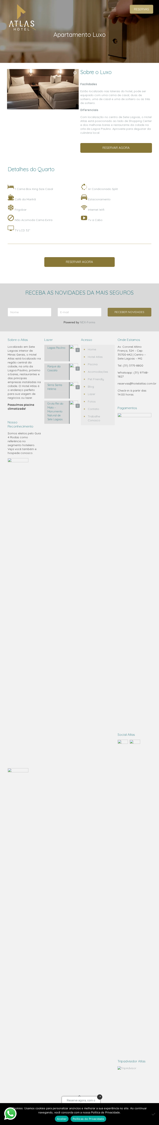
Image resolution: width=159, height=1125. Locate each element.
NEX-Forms (87, 322)
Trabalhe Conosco (94, 418)
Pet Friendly (96, 379)
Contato (93, 409)
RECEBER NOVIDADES (129, 312)
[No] (154, 1114)
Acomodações (98, 372)
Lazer (91, 394)
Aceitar (61, 1118)
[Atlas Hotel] (21, 18)
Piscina (93, 364)
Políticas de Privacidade (88, 1118)
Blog (91, 386)
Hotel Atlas (95, 357)
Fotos (92, 401)
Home (92, 349)
